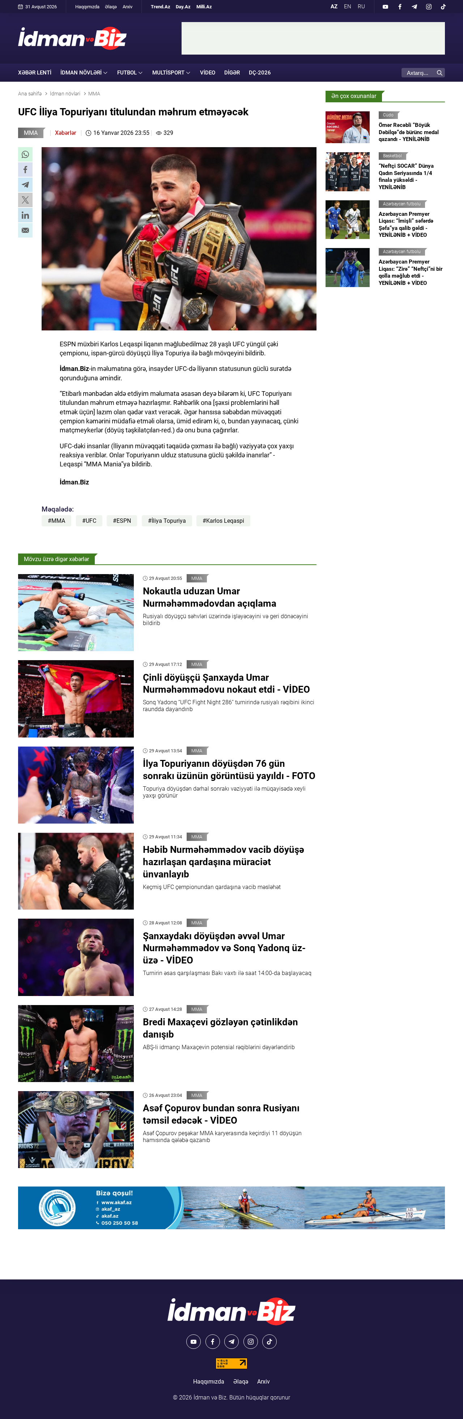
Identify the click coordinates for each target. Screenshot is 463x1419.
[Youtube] (385, 6)
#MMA (56, 520)
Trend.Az (160, 6)
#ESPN (122, 520)
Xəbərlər (65, 132)
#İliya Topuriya (167, 520)
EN (347, 6)
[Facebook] (399, 6)
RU (361, 6)
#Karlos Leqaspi (223, 520)
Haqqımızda (87, 6)
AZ (334, 6)
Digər (232, 72)
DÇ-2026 (260, 72)
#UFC (89, 520)
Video (207, 72)
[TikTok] (443, 6)
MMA (31, 132)
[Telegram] (414, 6)
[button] (25, 154)
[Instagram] (428, 6)
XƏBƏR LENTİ (34, 72)
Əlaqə (111, 6)
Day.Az (183, 6)
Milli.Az (204, 6)
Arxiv (127, 6)
